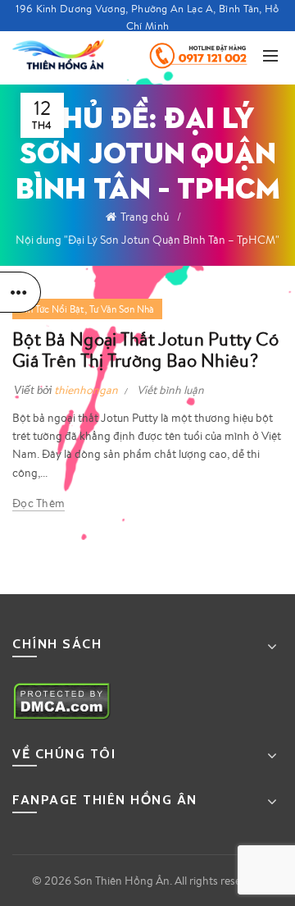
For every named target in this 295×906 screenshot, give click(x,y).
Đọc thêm (38, 503)
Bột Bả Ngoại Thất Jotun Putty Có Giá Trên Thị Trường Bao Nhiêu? (145, 349)
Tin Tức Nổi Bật (52, 309)
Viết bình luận (170, 389)
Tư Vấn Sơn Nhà (121, 309)
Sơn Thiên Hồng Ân (122, 880)
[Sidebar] (20, 292)
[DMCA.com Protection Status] (61, 700)
